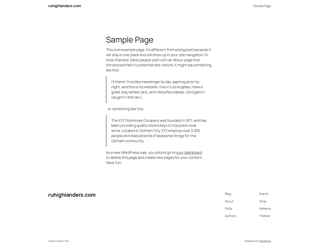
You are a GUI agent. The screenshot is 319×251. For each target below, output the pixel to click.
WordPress (265, 241)
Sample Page (262, 6)
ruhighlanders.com (64, 5)
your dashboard (189, 152)
